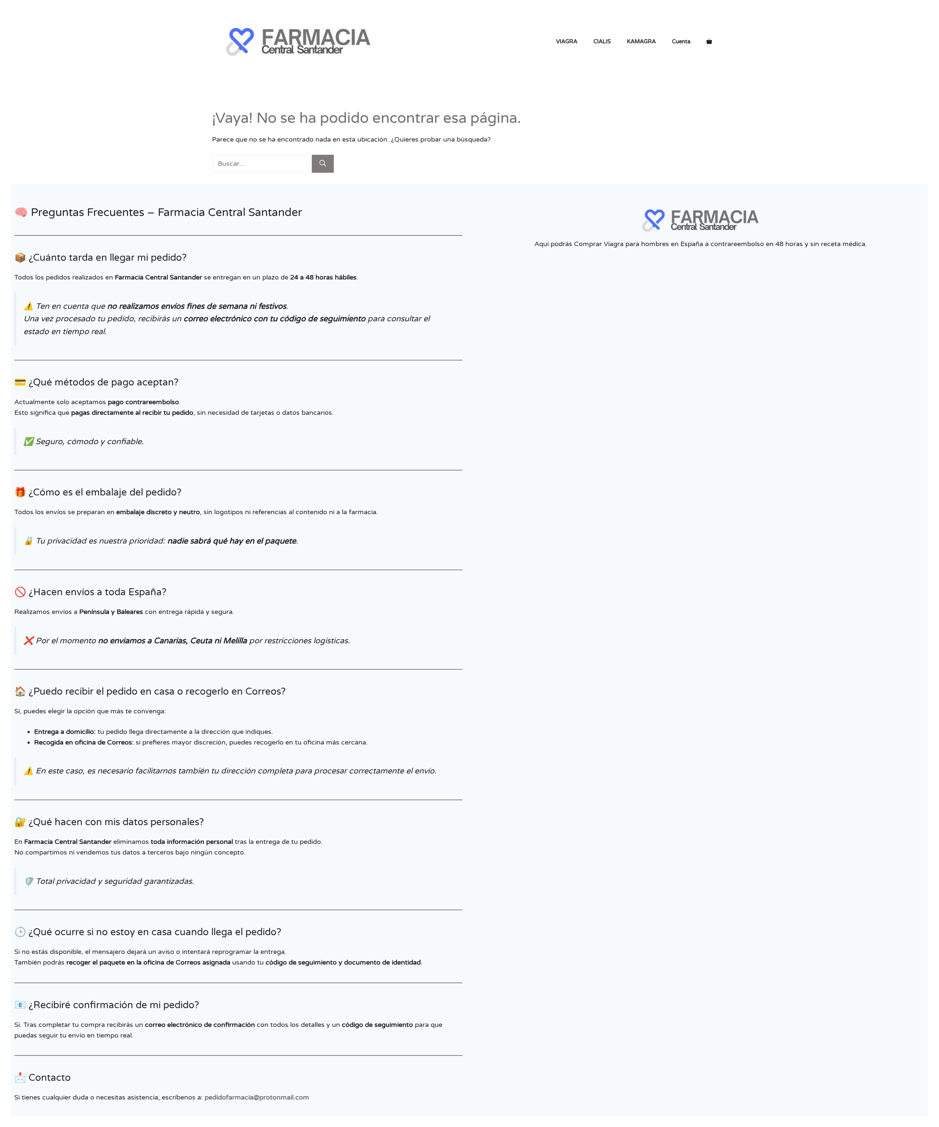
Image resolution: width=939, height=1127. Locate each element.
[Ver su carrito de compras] (709, 41)
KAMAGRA (641, 41)
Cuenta (681, 41)
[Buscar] (323, 164)
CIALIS (602, 41)
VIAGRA (566, 41)
